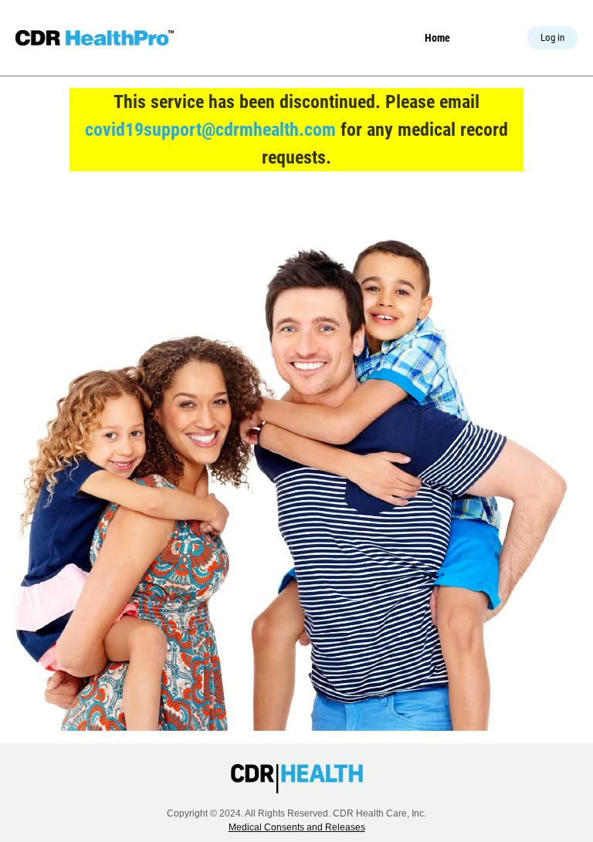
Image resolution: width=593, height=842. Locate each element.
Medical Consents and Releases (297, 827)
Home (437, 38)
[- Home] (94, 38)
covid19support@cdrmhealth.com (210, 129)
